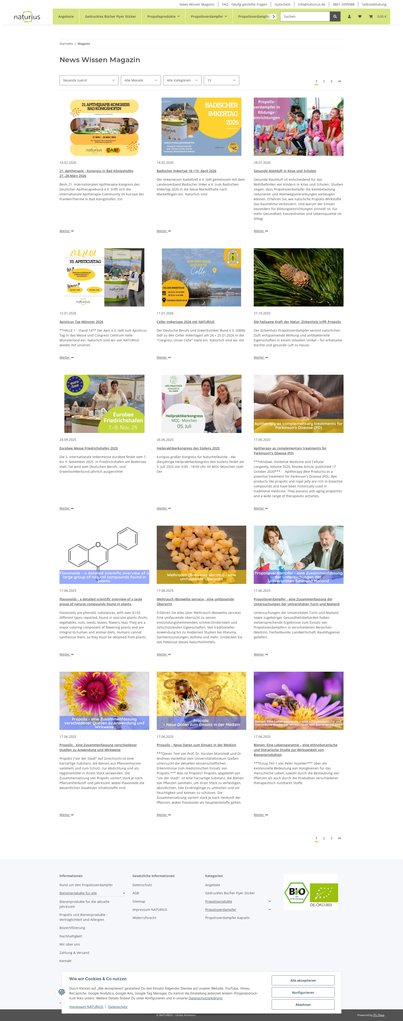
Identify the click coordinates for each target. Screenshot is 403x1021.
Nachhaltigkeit (70, 936)
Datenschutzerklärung (205, 998)
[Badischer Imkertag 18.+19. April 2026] (202, 127)
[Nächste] (339, 81)
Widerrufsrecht (144, 917)
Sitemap (138, 901)
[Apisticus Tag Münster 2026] (104, 277)
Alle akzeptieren (303, 980)
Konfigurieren (303, 992)
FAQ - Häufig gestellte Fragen (244, 4)
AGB (135, 893)
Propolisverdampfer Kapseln (227, 917)
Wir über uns (69, 944)
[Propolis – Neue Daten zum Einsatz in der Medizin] (202, 701)
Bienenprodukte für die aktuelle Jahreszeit (84, 904)
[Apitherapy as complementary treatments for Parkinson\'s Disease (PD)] (299, 404)
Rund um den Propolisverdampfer (86, 885)
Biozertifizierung (72, 928)
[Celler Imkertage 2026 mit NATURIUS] (202, 277)
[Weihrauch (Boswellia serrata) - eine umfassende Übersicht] (202, 555)
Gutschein (283, 4)
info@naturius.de (311, 4)
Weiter (65, 231)
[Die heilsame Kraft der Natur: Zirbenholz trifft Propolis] (299, 277)
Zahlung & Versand (74, 952)
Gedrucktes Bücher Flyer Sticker (230, 893)
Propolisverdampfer (220, 909)
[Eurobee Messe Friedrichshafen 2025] (104, 404)
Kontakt (65, 961)
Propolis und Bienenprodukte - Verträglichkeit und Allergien (83, 917)
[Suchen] (335, 16)
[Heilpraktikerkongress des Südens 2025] (202, 404)
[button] (349, 16)
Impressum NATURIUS (86, 1007)
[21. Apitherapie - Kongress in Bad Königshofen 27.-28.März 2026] (104, 127)
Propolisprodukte (218, 901)
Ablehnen (303, 1005)
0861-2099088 (343, 4)
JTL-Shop (378, 1015)
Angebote (212, 885)
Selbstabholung (374, 4)
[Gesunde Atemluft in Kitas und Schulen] (299, 127)
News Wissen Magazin (197, 4)
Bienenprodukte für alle (78, 893)
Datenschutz (118, 1007)
